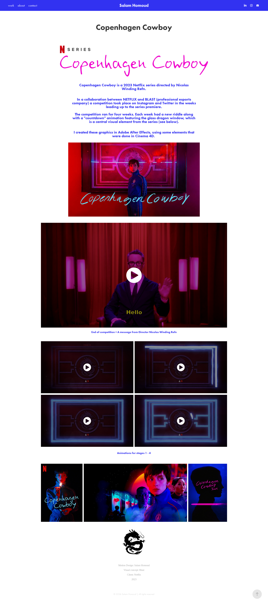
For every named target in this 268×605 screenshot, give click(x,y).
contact (32, 5)
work (11, 5)
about (21, 5)
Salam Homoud (134, 5)
